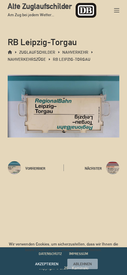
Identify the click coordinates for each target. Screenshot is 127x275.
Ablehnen (82, 264)
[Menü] (116, 10)
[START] (10, 52)
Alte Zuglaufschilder (40, 6)
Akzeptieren (46, 264)
